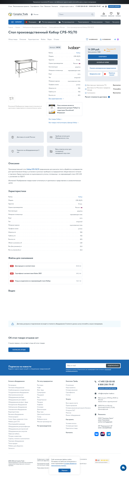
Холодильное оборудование (17, 405)
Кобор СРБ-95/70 (33, 169)
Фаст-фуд (40, 390)
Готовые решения (97, 22)
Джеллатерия (41, 409)
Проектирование (83, 22)
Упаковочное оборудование (17, 409)
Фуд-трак (40, 412)
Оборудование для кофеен (17, 400)
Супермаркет (41, 392)
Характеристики (33, 39)
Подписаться (113, 366)
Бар (38, 397)
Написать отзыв (18, 350)
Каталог (18, 22)
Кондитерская (41, 400)
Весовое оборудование (16, 414)
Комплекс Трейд (72, 381)
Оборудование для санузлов (17, 431)
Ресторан (40, 385)
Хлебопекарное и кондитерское (19, 390)
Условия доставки (72, 426)
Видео (50, 39)
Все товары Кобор (55, 119)
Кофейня (40, 405)
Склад (39, 417)
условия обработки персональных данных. (63, 464)
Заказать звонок (114, 6)
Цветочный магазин (43, 414)
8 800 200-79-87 (95, 6)
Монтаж (68, 413)
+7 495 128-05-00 (81, 6)
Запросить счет (95, 74)
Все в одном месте (72, 403)
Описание (22, 39)
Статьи (68, 395)
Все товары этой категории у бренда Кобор (63, 123)
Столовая (40, 407)
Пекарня (40, 402)
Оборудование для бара (16, 397)
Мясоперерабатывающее (16, 424)
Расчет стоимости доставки (96, 97)
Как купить (115, 22)
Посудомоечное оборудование (18, 392)
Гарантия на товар (72, 428)
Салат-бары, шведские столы (18, 419)
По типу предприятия (49, 22)
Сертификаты (70, 392)
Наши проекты (70, 388)
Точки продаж (12, 443)
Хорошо (64, 470)
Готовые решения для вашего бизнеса (78, 408)
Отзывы (56, 39)
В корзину (103, 57)
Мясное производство (44, 422)
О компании (70, 385)
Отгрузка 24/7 (70, 410)
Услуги (107, 22)
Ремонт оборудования (73, 415)
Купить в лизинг (112, 74)
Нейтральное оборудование (17, 407)
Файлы (43, 39)
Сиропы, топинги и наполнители (18, 439)
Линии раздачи (13, 417)
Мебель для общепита (15, 446)
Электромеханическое (15, 395)
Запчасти (11, 448)
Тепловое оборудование (16, 388)
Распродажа (32, 22)
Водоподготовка (13, 412)
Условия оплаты (71, 423)
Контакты (69, 432)
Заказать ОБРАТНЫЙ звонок (107, 388)
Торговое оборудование (16, 441)
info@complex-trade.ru (67, 6)
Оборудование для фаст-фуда (18, 402)
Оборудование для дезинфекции (19, 426)
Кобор (78, 53)
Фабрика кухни (42, 419)
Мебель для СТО (14, 422)
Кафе (39, 388)
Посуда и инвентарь (14, 436)
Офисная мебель (13, 434)
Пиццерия (40, 395)
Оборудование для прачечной (18, 429)
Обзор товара (12, 39)
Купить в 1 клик (103, 62)
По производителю (68, 22)
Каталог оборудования (16, 381)
